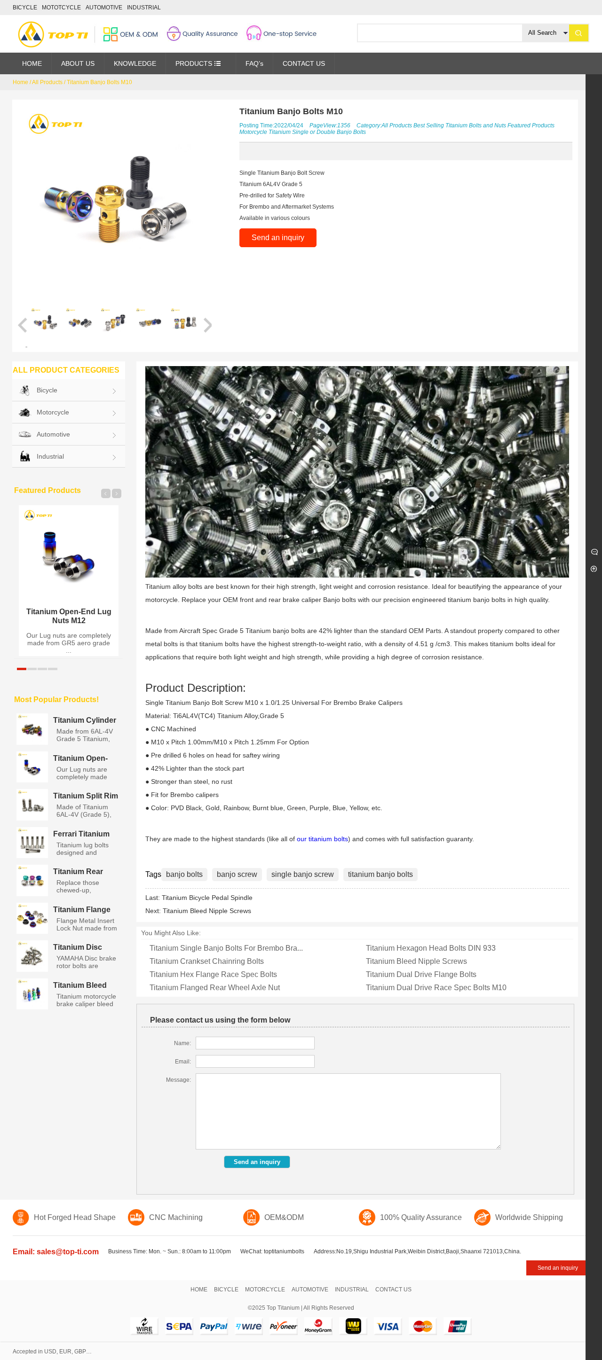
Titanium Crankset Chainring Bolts (207, 961)
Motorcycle (253, 132)
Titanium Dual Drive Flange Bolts (421, 974)
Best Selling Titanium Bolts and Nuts (459, 125)
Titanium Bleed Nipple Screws (207, 910)
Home (20, 82)
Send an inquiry (278, 238)
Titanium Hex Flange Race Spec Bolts (213, 974)
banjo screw (237, 874)
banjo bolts (184, 874)
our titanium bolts (322, 839)
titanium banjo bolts (380, 874)
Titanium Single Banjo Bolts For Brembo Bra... (226, 948)
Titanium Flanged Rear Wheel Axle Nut (215, 988)
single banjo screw (302, 874)
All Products (47, 82)
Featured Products (530, 125)
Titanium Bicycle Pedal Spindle (207, 897)
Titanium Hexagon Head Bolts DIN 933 (431, 948)
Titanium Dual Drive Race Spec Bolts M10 (436, 988)
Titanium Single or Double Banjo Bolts (317, 132)
